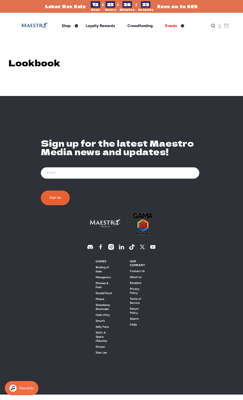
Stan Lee (101, 352)
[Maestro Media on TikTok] (132, 249)
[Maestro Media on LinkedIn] (121, 249)
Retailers (135, 283)
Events (171, 25)
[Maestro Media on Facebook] (100, 249)
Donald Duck (104, 293)
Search (134, 318)
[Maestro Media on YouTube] (153, 249)
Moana (100, 299)
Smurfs (100, 321)
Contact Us (137, 271)
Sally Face (102, 326)
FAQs (133, 324)
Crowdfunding (140, 25)
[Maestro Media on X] (142, 249)
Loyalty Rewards (100, 25)
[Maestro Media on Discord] (90, 249)
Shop (66, 25)
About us (136, 277)
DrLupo (100, 346)
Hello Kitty (103, 315)
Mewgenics (103, 277)
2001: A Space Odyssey (101, 336)
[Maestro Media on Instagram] (111, 249)
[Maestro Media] (35, 25)
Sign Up (55, 197)
